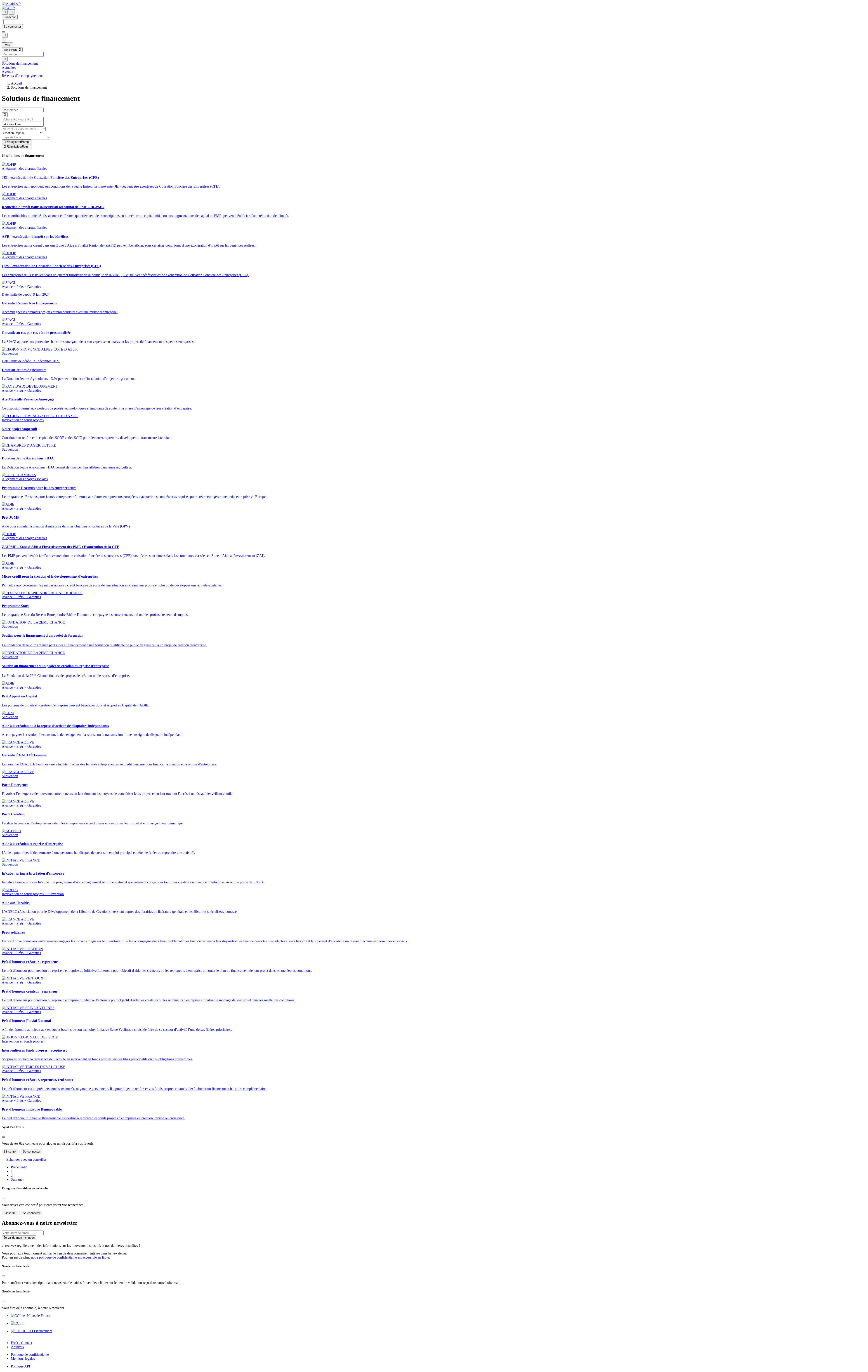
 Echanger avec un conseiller (24, 1159)
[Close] (3, 1137)
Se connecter (12, 26)
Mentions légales (23, 1358)
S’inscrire (10, 17)
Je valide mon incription (19, 1237)
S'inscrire (10, 1151)
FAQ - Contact (21, 1343)
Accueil (16, 83)
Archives (17, 1347)
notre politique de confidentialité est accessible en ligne (70, 1257)
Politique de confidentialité (30, 1354)
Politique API (20, 1366)
